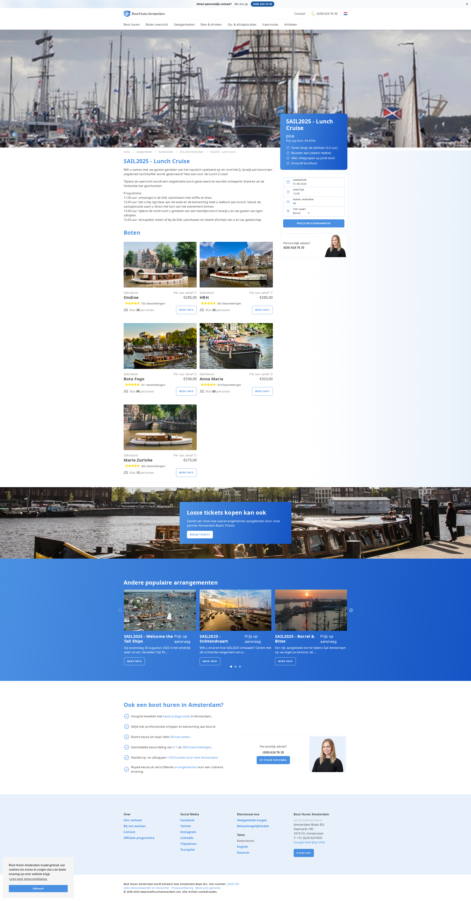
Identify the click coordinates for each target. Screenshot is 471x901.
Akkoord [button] (38, 888)
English (242, 847)
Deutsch (243, 853)
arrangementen (185, 767)
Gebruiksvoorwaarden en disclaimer (146, 888)
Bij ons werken (135, 826)
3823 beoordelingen (197, 747)
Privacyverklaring (182, 888)
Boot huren (132, 24)
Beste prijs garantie (207, 888)
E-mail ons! (304, 852)
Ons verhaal (133, 820)
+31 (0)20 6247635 (309, 838)
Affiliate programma (139, 838)
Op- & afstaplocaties (242, 24)
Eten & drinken (211, 24)
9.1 (175, 747)
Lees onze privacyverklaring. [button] (28, 879)
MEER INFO (134, 661)
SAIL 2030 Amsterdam (191, 151)
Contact (299, 14)
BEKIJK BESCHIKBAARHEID (314, 223)
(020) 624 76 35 (262, 4)
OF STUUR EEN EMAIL (273, 760)
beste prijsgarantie (176, 716)
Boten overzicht (157, 24)
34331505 (233, 884)
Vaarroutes (270, 24)
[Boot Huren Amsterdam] (144, 13)
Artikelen (290, 24)
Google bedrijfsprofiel (309, 842)
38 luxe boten (180, 737)
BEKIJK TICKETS (200, 534)
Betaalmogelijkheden (253, 826)
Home (127, 151)
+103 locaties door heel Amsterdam (192, 757)
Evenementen (166, 151)
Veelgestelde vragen (252, 820)
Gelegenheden (184, 24)
